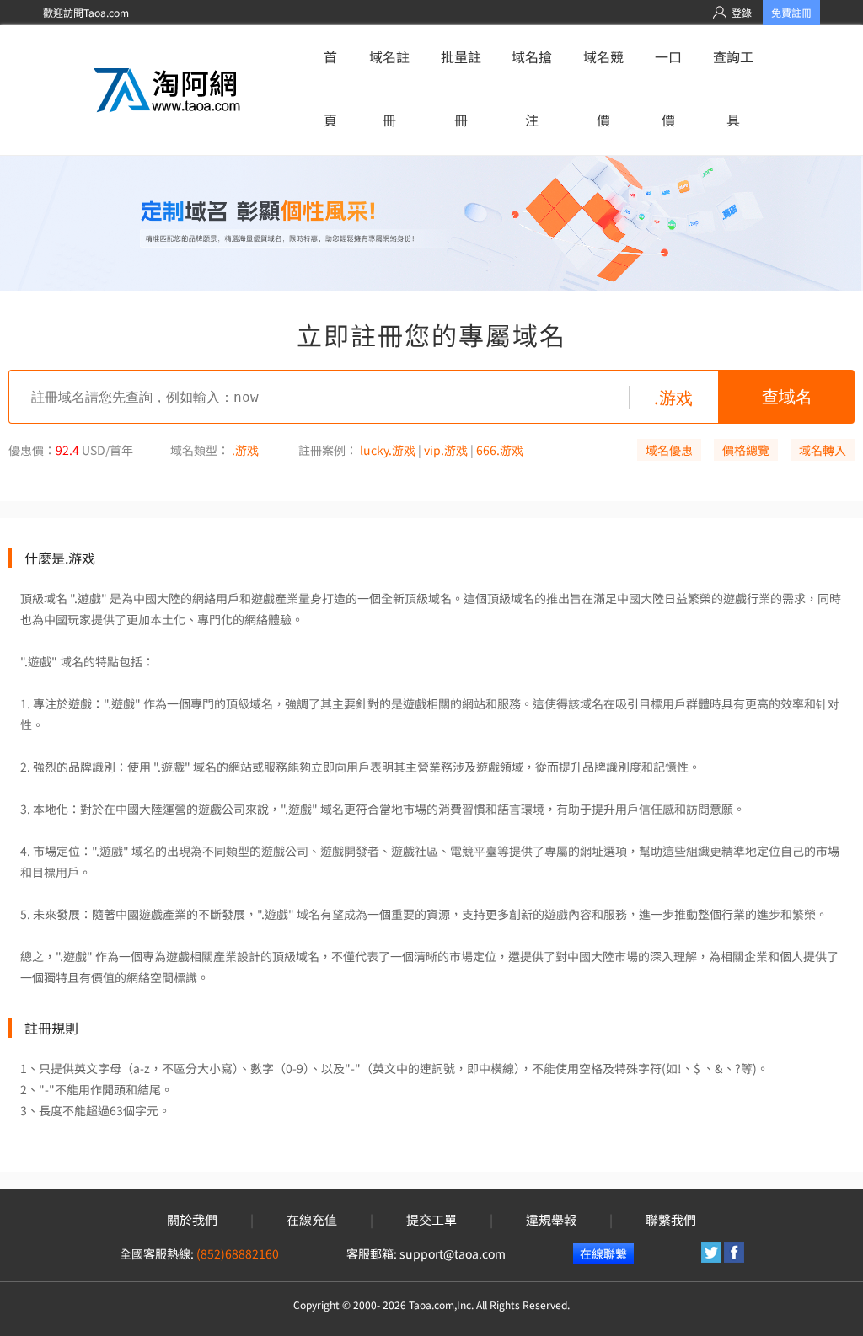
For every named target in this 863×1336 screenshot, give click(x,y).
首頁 (330, 88)
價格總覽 (745, 449)
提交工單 (431, 1220)
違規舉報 (551, 1220)
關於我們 (192, 1220)
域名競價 (603, 88)
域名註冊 (389, 88)
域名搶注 (532, 88)
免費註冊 (791, 12)
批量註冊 (461, 88)
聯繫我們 (671, 1220)
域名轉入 (822, 449)
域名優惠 (669, 449)
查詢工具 (733, 88)
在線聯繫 (603, 1253)
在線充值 (312, 1220)
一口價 (668, 88)
